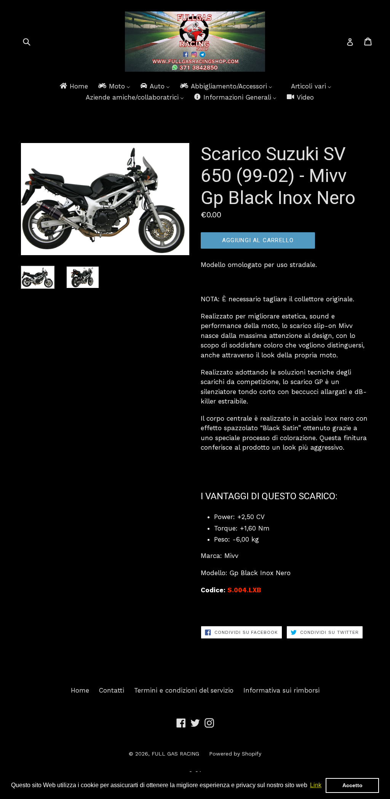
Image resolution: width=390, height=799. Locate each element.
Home (80, 690)
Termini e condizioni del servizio (183, 690)
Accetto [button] (352, 785)
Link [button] (315, 785)
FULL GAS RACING (175, 754)
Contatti (111, 690)
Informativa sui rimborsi (281, 690)
